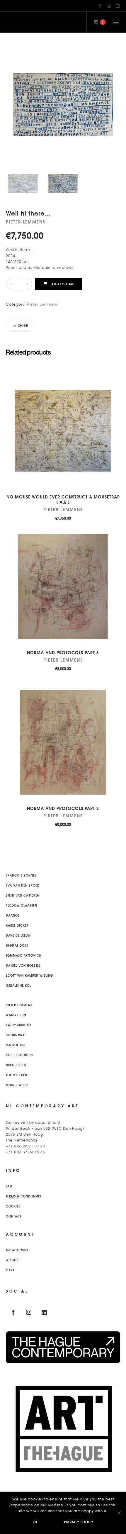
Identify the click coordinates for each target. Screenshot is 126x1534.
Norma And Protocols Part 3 (63, 652)
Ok (35, 1521)
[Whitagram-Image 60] (23, 183)
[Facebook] (100, 6)
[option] (23, 183)
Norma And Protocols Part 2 (63, 808)
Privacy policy (78, 1521)
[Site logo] (11, 22)
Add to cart (63, 283)
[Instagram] (109, 6)
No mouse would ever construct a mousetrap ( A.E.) (63, 499)
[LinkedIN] (117, 6)
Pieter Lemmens (42, 304)
